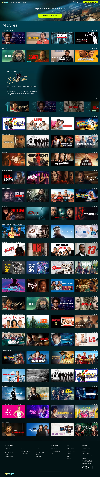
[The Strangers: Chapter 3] (62, 177)
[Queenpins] (38, 38)
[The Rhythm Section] (62, 411)
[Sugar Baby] (38, 411)
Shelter (22, 449)
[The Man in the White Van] (13, 159)
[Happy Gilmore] (13, 375)
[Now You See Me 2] (38, 267)
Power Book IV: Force (10, 452)
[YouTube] (89, 467)
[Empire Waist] (86, 411)
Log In (52, 453)
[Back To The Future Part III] (13, 357)
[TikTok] (93, 467)
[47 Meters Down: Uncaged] (38, 213)
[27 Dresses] (13, 411)
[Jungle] (38, 321)
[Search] (73, 2)
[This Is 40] (86, 339)
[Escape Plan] (62, 38)
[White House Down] (86, 141)
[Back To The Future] (86, 123)
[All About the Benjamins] (86, 56)
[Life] (38, 123)
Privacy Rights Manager (87, 456)
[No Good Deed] (62, 213)
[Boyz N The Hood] (13, 231)
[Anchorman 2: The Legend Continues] (86, 357)
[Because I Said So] (86, 429)
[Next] (97, 38)
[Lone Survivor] (38, 231)
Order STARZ (54, 448)
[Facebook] (83, 467)
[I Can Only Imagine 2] (86, 321)
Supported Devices (71, 451)
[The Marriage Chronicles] (13, 429)
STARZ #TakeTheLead (87, 449)
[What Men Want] (38, 429)
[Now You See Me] (13, 267)
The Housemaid (24, 453)
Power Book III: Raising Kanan (10, 450)
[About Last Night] (62, 285)
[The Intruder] (13, 213)
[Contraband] (86, 393)
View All (95, 30)
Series (18, 2)
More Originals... (9, 456)
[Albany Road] (86, 177)
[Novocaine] (62, 321)
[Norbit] (62, 123)
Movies (24, 2)
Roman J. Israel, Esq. (25, 451)
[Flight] (62, 231)
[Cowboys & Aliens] (62, 357)
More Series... (39, 456)
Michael (22, 448)
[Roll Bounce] (13, 285)
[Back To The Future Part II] (86, 195)
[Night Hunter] (62, 393)
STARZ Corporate (86, 448)
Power (6, 454)
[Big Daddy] (38, 249)
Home (12, 2)
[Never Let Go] (38, 195)
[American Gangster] (86, 38)
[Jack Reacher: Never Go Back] (38, 339)
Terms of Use (85, 458)
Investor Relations (86, 465)
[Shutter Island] (62, 339)
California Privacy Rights (87, 455)
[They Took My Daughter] (38, 177)
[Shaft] (13, 249)
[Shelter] (13, 56)
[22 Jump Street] (62, 195)
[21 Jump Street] (62, 267)
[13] (86, 249)
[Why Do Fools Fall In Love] (38, 285)
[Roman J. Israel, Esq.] (13, 38)
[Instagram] (86, 467)
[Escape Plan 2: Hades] (13, 195)
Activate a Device (71, 449)
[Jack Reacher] (86, 159)
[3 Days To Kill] (38, 393)
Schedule (69, 458)
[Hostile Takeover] (13, 177)
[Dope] (86, 267)
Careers (84, 451)
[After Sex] (62, 429)
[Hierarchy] (38, 159)
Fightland (7, 448)
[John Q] (13, 141)
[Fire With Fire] (62, 159)
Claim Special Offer (55, 449)
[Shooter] (13, 393)
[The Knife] (86, 213)
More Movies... (24, 455)
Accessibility (69, 453)
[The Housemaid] (86, 303)
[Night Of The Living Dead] (38, 375)
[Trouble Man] (62, 56)
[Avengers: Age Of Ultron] (13, 339)
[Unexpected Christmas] (86, 285)
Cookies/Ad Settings (86, 463)
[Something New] (13, 321)
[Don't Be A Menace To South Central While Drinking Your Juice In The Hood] (13, 123)
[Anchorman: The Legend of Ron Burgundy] (38, 357)
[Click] (86, 231)
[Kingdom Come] (62, 249)
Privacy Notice (85, 453)
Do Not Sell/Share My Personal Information (87, 461)
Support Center (70, 448)
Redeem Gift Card (55, 451)
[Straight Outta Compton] (38, 141)
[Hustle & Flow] (62, 141)
